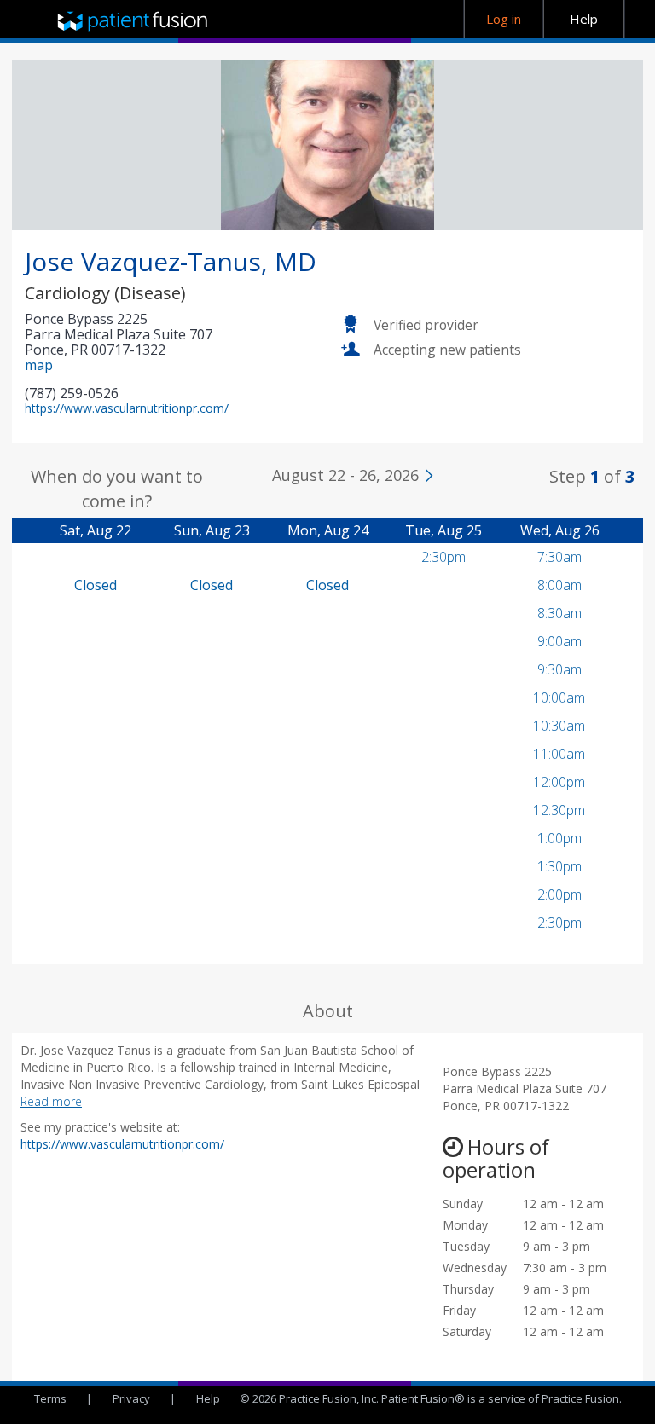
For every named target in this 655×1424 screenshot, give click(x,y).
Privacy (131, 1398)
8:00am (559, 585)
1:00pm (559, 838)
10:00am (559, 697)
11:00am (559, 753)
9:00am (559, 641)
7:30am (559, 556)
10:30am (559, 725)
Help (208, 1398)
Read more (51, 1101)
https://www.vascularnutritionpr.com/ (127, 408)
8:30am (559, 613)
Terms (50, 1398)
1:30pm (559, 866)
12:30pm (559, 810)
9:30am (559, 669)
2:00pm (559, 894)
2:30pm (443, 556)
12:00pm (559, 782)
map (39, 365)
